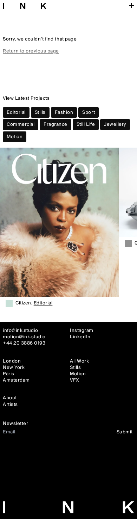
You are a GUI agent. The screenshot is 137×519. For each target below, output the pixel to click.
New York (14, 367)
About (10, 398)
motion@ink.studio (24, 337)
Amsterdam (16, 380)
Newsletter (15, 423)
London (12, 361)
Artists (10, 404)
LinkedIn (80, 337)
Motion (14, 137)
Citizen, (33, 303)
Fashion (64, 112)
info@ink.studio (20, 330)
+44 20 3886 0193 (24, 343)
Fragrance (55, 124)
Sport (88, 112)
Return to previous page (31, 51)
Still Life (86, 124)
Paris (8, 374)
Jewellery (115, 124)
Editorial (16, 112)
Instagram (81, 330)
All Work (79, 361)
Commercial (20, 124)
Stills (40, 112)
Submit (125, 432)
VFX (74, 380)
